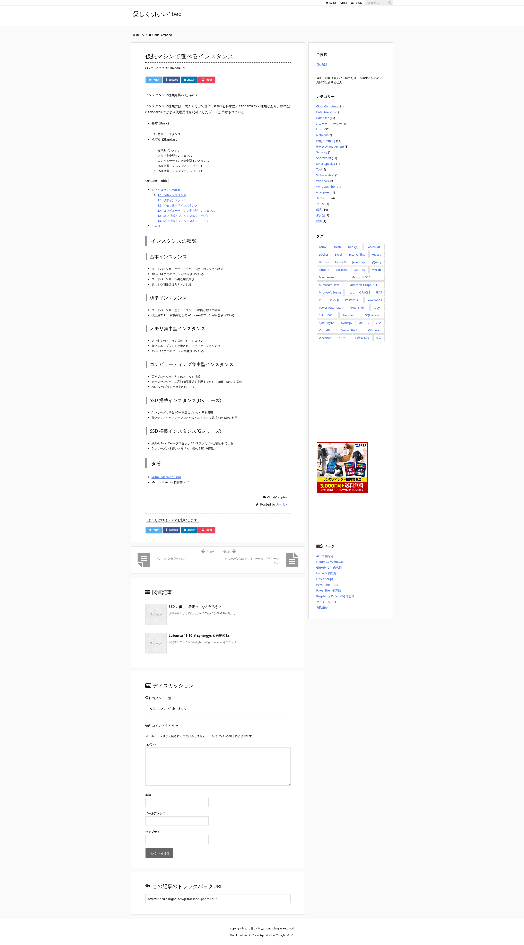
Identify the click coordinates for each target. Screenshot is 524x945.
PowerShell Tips (327, 585)
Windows (322, 181)
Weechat (325, 338)
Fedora (376, 254)
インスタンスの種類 (166, 190)
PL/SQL (334, 300)
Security (321, 152)
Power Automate (330, 307)
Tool (319, 169)
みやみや (282, 504)
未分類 (320, 215)
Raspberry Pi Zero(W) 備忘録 (335, 596)
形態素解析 (362, 338)
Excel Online (356, 254)
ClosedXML (373, 247)
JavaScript (359, 262)
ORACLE (364, 292)
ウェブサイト (154, 832)
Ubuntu (364, 323)
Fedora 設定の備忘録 (330, 562)
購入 (378, 338)
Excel (338, 254)
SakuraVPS (326, 315)
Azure (323, 247)
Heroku (324, 262)
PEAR (378, 292)
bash (337, 247)
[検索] (390, 2)
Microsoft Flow (329, 285)
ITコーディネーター (329, 123)
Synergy (346, 323)
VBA (378, 323)
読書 (319, 221)
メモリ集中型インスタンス (178, 205)
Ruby (376, 307)
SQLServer (372, 315)
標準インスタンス (172, 200)
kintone (324, 270)
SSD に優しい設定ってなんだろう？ (195, 606)
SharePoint (323, 158)
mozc (350, 292)
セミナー (343, 338)
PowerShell (357, 307)
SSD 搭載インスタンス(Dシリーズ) (183, 216)
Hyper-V (340, 262)
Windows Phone (327, 187)
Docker (323, 254)
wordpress (323, 192)
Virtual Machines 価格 (166, 477)
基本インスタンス (172, 195)
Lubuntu (359, 270)
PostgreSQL (353, 300)
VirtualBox (326, 330)
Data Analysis (325, 112)
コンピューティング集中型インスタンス (186, 210)
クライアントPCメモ (329, 602)
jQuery (376, 262)
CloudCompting (278, 497)
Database (322, 118)
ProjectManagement (330, 146)
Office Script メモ (328, 579)
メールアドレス (155, 813)
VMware (373, 330)
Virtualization (325, 175)
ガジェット (323, 198)
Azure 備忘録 (325, 556)
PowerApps (374, 300)
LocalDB (341, 270)
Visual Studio (350, 330)
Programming (325, 141)
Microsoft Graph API (363, 285)
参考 (155, 226)
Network (322, 135)
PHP (321, 300)
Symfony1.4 (327, 323)
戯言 (319, 209)
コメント (151, 744)
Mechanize (326, 277)
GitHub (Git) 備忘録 (329, 567)
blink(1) (353, 247)
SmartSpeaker (325, 164)
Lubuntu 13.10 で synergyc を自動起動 (199, 635)
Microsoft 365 (360, 277)
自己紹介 (322, 64)
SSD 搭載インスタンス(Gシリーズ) (183, 221)
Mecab (376, 270)
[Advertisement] (336, 391)
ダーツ (320, 204)
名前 (148, 795)
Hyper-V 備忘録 (326, 573)
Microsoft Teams (330, 292)
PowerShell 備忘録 (328, 590)
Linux (320, 129)
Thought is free (284, 935)
